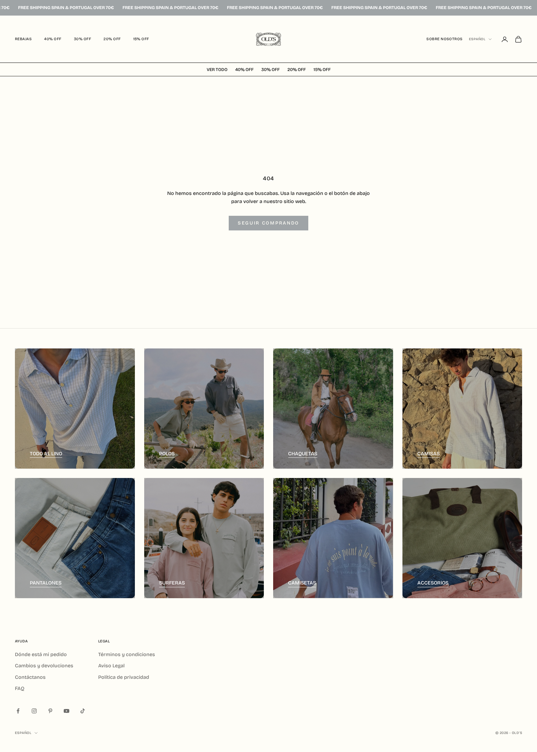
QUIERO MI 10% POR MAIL (190, 408)
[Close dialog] (416, 283)
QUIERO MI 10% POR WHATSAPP (191, 432)
